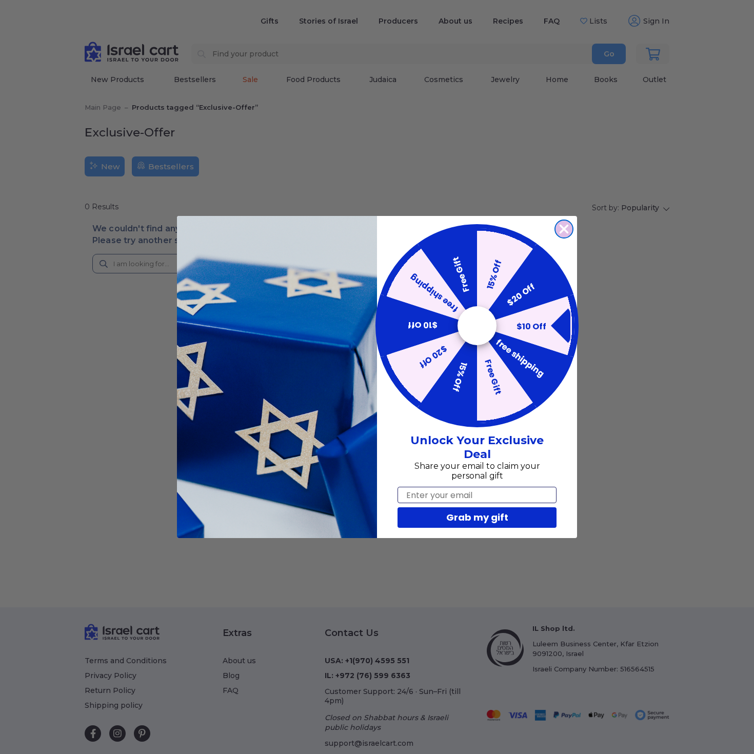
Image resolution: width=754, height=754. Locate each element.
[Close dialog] (564, 229)
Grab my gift (477, 517)
